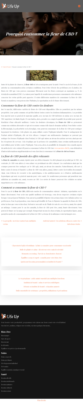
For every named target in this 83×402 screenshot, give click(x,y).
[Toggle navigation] (79, 6)
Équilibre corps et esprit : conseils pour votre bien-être (41, 258)
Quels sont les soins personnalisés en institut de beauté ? (41, 262)
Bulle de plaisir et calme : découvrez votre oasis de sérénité (41, 250)
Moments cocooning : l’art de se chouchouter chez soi (41, 254)
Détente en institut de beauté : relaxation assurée (41, 287)
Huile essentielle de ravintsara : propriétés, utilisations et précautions (41, 291)
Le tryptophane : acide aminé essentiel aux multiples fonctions (41, 278)
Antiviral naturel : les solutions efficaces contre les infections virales (61, 222)
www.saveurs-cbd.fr (61, 148)
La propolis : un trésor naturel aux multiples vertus (19, 222)
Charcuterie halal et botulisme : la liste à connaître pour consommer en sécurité (41, 246)
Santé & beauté (7, 67)
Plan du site (41, 400)
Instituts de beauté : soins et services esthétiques (41, 283)
